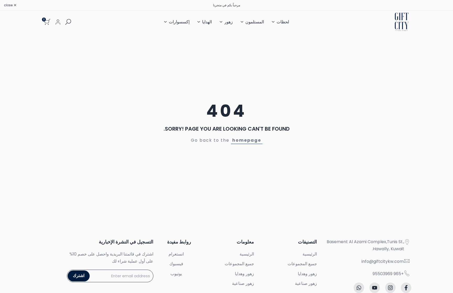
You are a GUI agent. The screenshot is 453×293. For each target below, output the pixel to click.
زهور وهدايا (307, 274)
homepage (246, 140)
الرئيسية (310, 254)
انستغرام (176, 254)
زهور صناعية (306, 283)
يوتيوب (176, 274)
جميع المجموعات (302, 264)
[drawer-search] (68, 22)
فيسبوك (176, 264)
